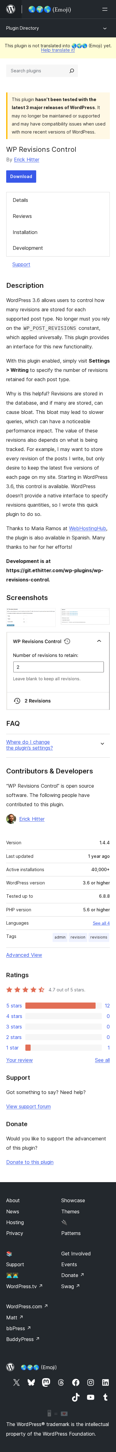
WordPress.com (27, 1306)
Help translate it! (58, 50)
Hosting (15, 1222)
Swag (70, 1286)
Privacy (14, 1233)
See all (102, 1060)
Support (21, 264)
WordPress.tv (24, 1286)
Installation (25, 232)
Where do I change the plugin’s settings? (29, 745)
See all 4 (101, 923)
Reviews (22, 216)
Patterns (71, 1233)
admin (60, 937)
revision (78, 937)
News (12, 1211)
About (13, 1200)
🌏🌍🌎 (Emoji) (39, 1367)
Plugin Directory (22, 28)
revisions (98, 937)
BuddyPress (23, 1339)
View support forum (28, 1106)
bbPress (18, 1328)
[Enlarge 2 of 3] (101, 616)
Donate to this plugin (30, 1162)
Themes (70, 1211)
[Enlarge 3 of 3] (101, 640)
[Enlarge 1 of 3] (47, 616)
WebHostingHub (87, 528)
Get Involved (76, 1253)
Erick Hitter (26, 159)
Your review (19, 1060)
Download (21, 176)
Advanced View (24, 955)
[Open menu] (106, 9)
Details (20, 200)
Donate (72, 1275)
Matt (15, 1317)
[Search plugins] (72, 71)
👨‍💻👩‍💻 (12, 1275)
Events (69, 1264)
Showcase (73, 1200)
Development (28, 248)
